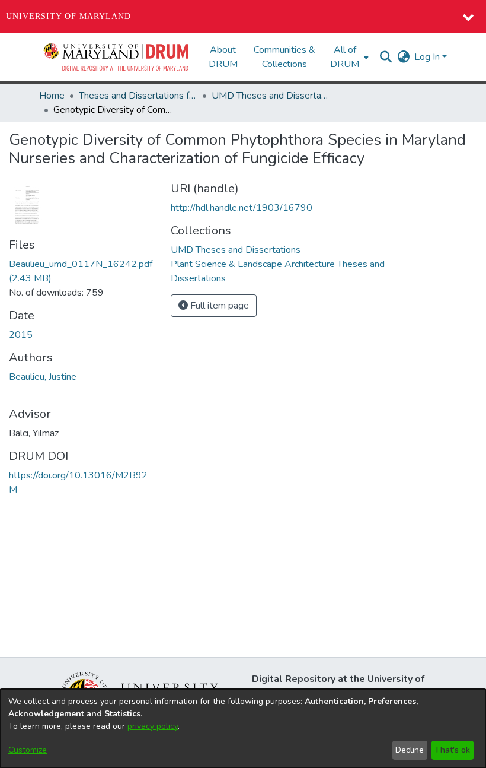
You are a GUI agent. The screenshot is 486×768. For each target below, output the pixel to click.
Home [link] (52, 95)
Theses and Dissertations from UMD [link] (138, 95)
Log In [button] (428, 57)
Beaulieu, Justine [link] (42, 376)
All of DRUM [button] (344, 57)
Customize (27, 750)
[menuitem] (348, 57)
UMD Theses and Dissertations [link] (271, 95)
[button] (117, 57)
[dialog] (243, 728)
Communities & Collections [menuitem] (284, 57)
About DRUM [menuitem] (223, 57)
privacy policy (152, 726)
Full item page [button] (218, 305)
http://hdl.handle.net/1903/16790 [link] (241, 207)
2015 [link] (21, 334)
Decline (409, 750)
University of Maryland (68, 16)
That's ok (452, 750)
